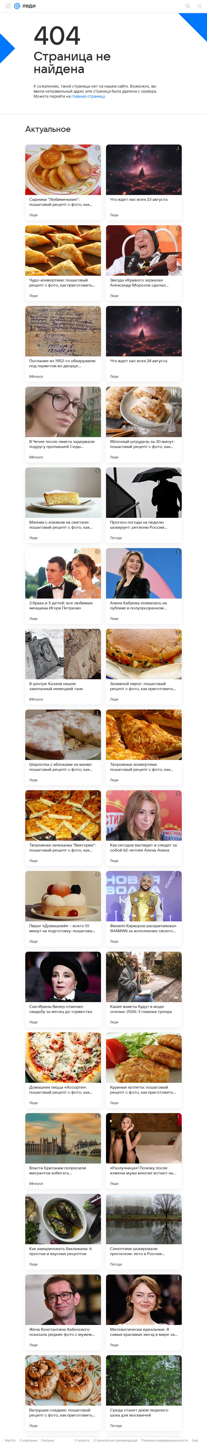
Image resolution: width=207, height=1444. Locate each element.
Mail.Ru (10, 1440)
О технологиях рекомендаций (115, 1440)
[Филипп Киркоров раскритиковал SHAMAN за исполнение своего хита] (144, 909)
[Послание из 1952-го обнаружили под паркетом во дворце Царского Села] (63, 344)
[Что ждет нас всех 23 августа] (144, 182)
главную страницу (88, 96)
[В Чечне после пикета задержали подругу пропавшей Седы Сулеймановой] (63, 424)
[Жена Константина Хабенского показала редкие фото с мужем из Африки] (63, 1312)
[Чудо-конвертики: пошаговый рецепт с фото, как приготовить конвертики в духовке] (63, 263)
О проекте (81, 1440)
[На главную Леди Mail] (27, 6)
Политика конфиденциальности (164, 1440)
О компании (28, 1440)
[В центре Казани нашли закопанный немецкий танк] (63, 666)
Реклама (47, 1440)
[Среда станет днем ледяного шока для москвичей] (144, 1393)
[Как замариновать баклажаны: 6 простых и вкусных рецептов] (63, 1231)
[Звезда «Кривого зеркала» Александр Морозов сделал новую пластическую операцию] (144, 263)
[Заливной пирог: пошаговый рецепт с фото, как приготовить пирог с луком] (144, 666)
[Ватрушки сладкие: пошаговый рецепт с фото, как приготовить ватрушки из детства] (63, 1393)
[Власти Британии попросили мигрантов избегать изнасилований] (63, 1151)
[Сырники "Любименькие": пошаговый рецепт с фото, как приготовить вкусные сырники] (63, 182)
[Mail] (17, 6)
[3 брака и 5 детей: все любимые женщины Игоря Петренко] (63, 586)
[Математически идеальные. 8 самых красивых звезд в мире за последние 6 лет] (144, 1312)
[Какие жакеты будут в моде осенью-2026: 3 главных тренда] (144, 989)
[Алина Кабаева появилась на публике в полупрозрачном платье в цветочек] (144, 586)
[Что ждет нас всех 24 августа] (144, 344)
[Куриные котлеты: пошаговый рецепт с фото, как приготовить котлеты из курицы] (144, 1070)
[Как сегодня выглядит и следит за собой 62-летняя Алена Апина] (144, 828)
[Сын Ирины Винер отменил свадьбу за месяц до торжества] (63, 989)
